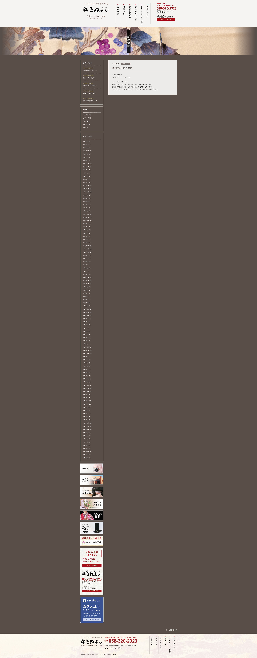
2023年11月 (86, 189)
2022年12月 (86, 214)
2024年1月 (86, 182)
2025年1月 (86, 160)
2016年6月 (86, 439)
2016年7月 (86, 435)
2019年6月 (86, 328)
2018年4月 (86, 372)
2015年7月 (86, 454)
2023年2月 (86, 208)
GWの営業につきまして (90, 85)
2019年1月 (86, 344)
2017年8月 (86, 398)
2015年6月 (86, 458)
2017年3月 (86, 413)
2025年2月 (86, 157)
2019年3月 (86, 337)
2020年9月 (86, 287)
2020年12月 (86, 277)
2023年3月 (86, 204)
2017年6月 (86, 404)
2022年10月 (86, 220)
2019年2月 (86, 340)
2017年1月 (86, 420)
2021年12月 (86, 246)
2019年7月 (86, 325)
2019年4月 (86, 334)
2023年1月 (86, 211)
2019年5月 (86, 331)
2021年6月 (86, 265)
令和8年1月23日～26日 (89, 93)
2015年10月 (86, 451)
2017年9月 (86, 394)
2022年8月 (86, 223)
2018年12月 (86, 347)
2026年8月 (86, 141)
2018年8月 (86, 359)
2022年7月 (86, 227)
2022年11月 (86, 217)
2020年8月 (86, 290)
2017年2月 (86, 416)
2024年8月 (86, 170)
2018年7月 (86, 363)
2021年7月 (86, 261)
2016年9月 (86, 432)
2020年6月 (86, 293)
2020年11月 (86, 280)
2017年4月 (86, 410)
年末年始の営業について (90, 101)
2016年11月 (86, 426)
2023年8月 (86, 195)
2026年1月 (86, 147)
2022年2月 (86, 239)
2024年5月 (86, 176)
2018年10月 (86, 353)
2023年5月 (86, 201)
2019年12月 (86, 309)
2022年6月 (86, 230)
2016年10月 (86, 429)
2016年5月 (86, 442)
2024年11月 (86, 166)
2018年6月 (86, 366)
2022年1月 (86, 242)
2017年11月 (86, 388)
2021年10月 (86, 252)
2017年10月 (86, 391)
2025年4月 (86, 154)
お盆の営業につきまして (90, 70)
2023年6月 (86, 198)
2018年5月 (86, 369)
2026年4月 (86, 144)
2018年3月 (86, 375)
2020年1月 (86, 306)
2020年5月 (86, 296)
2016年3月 (86, 448)
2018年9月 (86, 356)
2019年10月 (86, 315)
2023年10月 (86, 192)
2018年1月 (86, 382)
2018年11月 (86, 350)
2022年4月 (86, 236)
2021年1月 (86, 274)
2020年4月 (86, 299)
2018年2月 (86, 378)
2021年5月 (86, 268)
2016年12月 (86, 423)
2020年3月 (86, 303)
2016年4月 (86, 445)
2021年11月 (86, 249)
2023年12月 (86, 185)
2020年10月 (86, 284)
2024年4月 (86, 179)
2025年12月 (86, 151)
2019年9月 (86, 318)
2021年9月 (86, 255)
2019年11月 (86, 312)
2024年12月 (86, 163)
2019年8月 (86, 322)
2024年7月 (86, 173)
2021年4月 (86, 271)
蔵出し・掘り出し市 (88, 78)
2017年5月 (86, 407)
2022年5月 (86, 233)
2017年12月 (86, 385)
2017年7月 (86, 401)
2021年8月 (86, 258)
